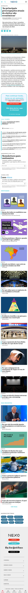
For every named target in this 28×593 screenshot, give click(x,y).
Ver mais (14, 507)
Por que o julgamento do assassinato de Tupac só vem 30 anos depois (13, 369)
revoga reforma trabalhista (14, 84)
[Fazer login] (26, 2)
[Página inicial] (14, 2)
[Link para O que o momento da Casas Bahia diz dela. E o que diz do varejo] (14, 331)
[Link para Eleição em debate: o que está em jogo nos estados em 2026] (14, 253)
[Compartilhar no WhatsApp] (10, 31)
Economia (10, 516)
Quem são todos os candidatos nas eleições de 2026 (14, 213)
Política (4, 516)
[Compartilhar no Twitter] (5, 31)
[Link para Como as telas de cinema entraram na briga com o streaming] (14, 384)
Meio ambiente (19, 522)
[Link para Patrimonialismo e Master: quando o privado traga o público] (14, 227)
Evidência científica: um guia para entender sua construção (14, 316)
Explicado (3, 314)
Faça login (14, 543)
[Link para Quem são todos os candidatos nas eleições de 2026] (14, 201)
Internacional (18, 516)
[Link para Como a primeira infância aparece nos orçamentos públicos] (14, 465)
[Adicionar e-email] (25, 166)
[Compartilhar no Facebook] (2, 31)
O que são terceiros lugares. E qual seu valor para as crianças (14, 501)
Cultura (11, 519)
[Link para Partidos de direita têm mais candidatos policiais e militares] (14, 440)
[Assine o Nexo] (2, 591)
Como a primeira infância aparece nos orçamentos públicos (14, 476)
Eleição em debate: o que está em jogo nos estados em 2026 (13, 265)
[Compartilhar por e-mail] (7, 31)
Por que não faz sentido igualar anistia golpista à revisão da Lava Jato (14, 426)
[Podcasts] (14, 591)
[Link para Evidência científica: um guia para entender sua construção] (14, 305)
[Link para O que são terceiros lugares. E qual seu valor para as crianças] (14, 489)
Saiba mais (11, 128)
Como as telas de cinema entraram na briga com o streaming (14, 396)
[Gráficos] (8, 591)
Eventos (6, 583)
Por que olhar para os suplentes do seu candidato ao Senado (14, 291)
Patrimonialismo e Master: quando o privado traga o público (14, 239)
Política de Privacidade (21, 185)
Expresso (4, 132)
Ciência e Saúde (19, 519)
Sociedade (4, 519)
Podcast (3, 236)
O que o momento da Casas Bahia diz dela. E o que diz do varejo (13, 342)
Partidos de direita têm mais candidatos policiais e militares (13, 451)
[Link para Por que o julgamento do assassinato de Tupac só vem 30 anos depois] (14, 357)
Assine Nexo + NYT (14, 551)
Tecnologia (5, 522)
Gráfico (4, 136)
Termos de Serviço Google (6, 186)
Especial (3, 210)
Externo (4, 143)
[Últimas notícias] (19, 591)
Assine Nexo (14, 539)
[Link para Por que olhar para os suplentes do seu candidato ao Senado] (14, 279)
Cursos (6, 579)
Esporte (12, 522)
